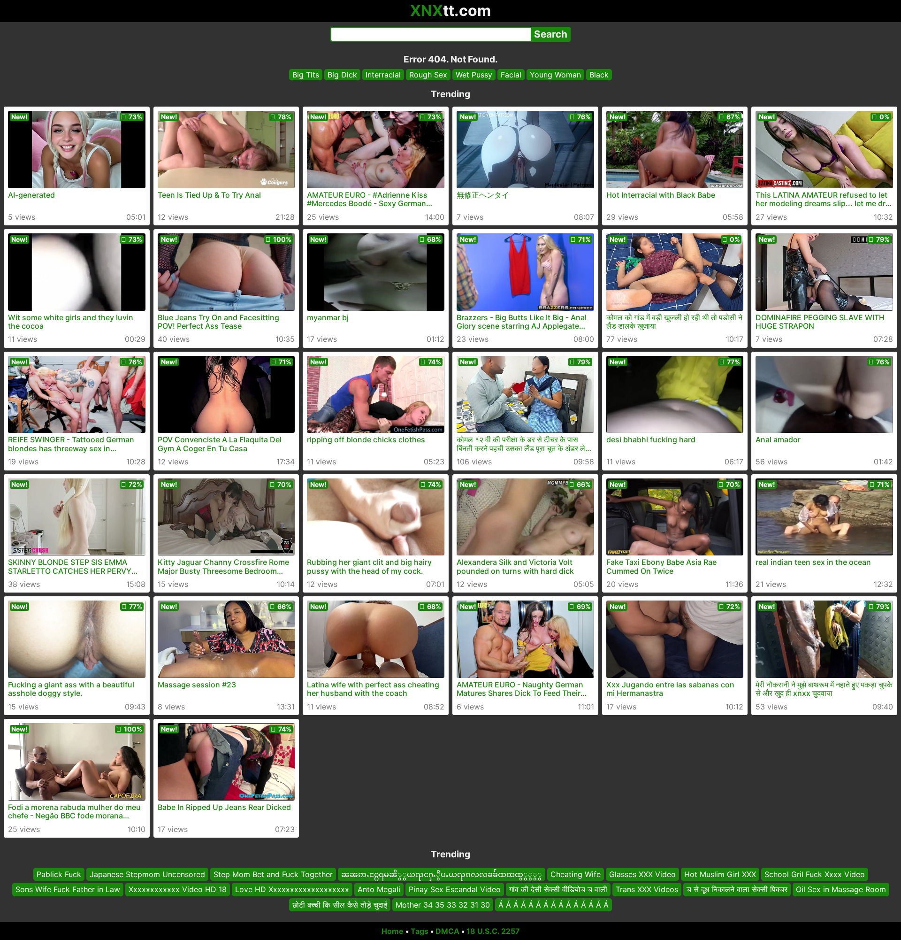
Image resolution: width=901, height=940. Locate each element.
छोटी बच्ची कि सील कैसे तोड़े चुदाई (339, 904)
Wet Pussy (474, 74)
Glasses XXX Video (642, 874)
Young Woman (555, 74)
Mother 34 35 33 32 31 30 (443, 904)
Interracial (383, 74)
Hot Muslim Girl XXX (720, 874)
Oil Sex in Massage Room (841, 889)
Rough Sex (428, 74)
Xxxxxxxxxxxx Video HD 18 (178, 889)
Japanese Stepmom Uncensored (147, 874)
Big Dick (342, 74)
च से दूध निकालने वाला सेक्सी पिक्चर (737, 889)
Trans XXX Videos (647, 889)
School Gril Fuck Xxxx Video (814, 874)
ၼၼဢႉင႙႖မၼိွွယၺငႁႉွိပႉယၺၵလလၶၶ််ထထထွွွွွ (441, 874)
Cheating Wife (575, 874)
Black (599, 74)
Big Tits (305, 74)
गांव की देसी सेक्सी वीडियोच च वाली (558, 889)
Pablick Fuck (59, 874)
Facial (511, 74)
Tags (419, 931)
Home (393, 931)
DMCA (447, 931)
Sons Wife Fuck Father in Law (67, 889)
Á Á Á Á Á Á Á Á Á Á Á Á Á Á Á (553, 904)
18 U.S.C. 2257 (493, 931)
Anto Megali (379, 889)
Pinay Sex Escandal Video (455, 889)
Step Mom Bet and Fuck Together (273, 874)
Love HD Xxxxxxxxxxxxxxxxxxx (292, 889)
